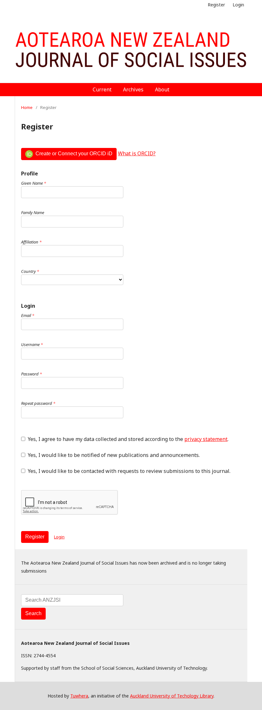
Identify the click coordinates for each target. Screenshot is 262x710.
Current (102, 89)
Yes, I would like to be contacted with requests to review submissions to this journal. (128, 471)
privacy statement (205, 439)
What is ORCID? (137, 153)
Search (33, 613)
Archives (133, 89)
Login (238, 5)
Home (27, 107)
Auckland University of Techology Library (171, 696)
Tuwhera (79, 696)
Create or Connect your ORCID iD (73, 153)
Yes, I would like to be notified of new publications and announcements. (113, 455)
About (162, 89)
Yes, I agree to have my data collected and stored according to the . (127, 439)
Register (216, 5)
